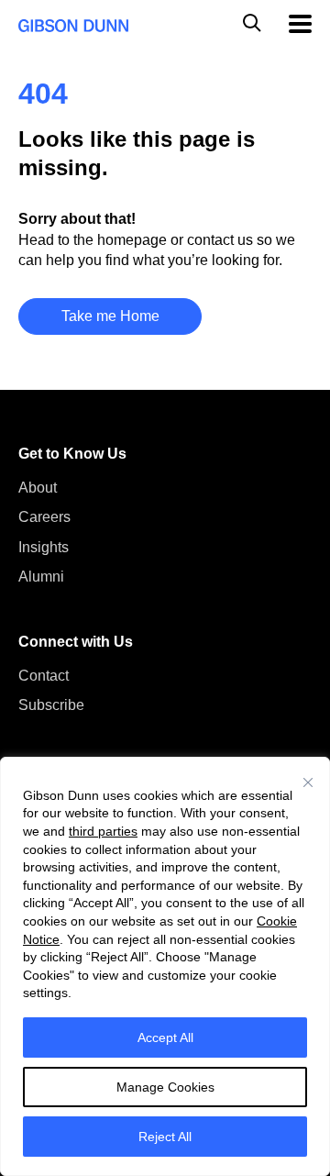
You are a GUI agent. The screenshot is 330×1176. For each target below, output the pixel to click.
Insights (43, 547)
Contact (43, 675)
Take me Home (110, 316)
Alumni (41, 576)
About (37, 487)
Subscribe (51, 705)
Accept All (165, 1037)
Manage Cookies (165, 1087)
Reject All (165, 1136)
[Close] (308, 782)
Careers (44, 517)
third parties (103, 831)
